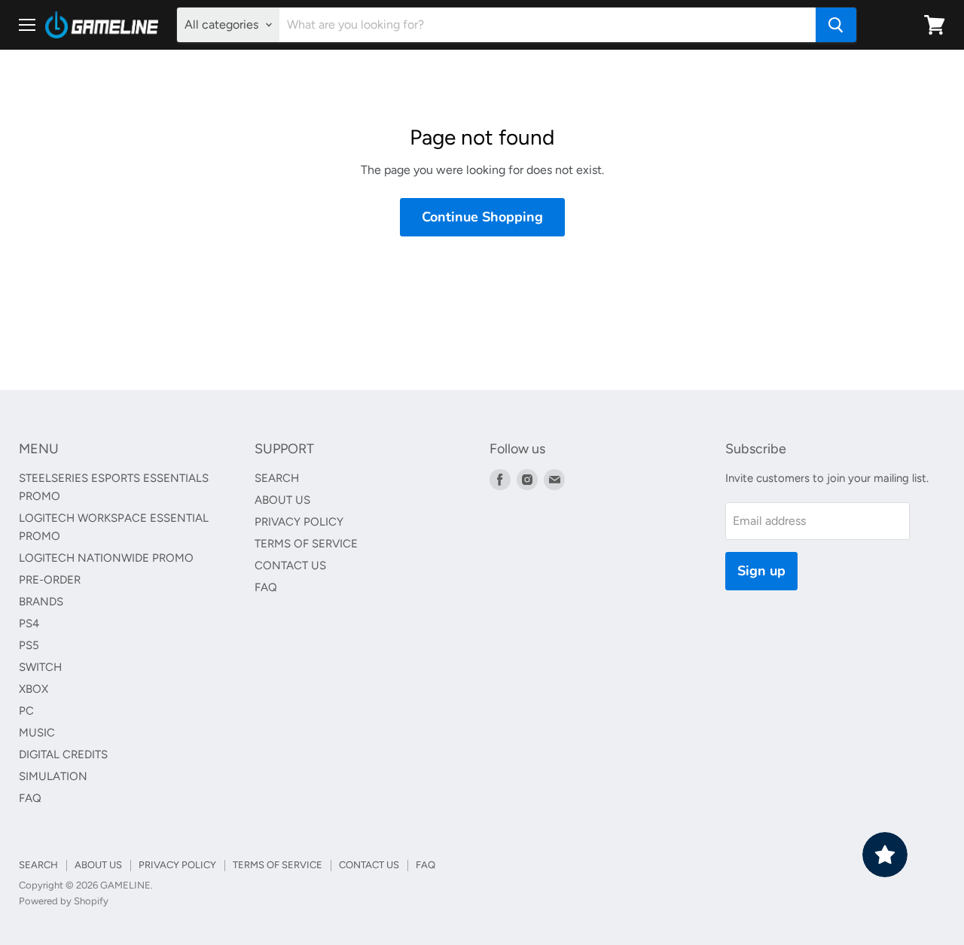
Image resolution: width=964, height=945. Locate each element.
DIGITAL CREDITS (63, 754)
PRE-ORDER (50, 580)
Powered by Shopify (63, 901)
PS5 (29, 645)
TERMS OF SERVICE (306, 543)
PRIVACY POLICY (299, 522)
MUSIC (37, 732)
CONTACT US (290, 565)
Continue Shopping (482, 217)
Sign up (761, 571)
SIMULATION (53, 776)
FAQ (30, 798)
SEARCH (277, 478)
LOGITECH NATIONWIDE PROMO (106, 558)
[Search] (836, 25)
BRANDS (41, 601)
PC (26, 711)
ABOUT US (282, 500)
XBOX (33, 689)
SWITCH (40, 667)
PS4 (29, 623)
